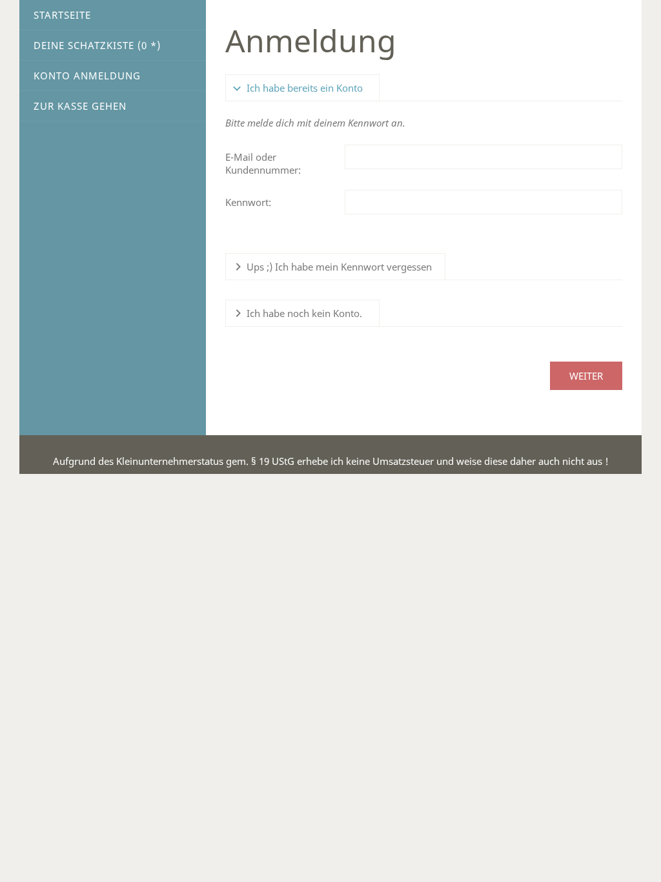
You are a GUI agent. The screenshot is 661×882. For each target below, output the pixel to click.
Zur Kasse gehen (80, 105)
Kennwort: (248, 202)
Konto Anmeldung (87, 75)
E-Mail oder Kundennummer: (263, 163)
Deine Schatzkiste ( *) (97, 45)
